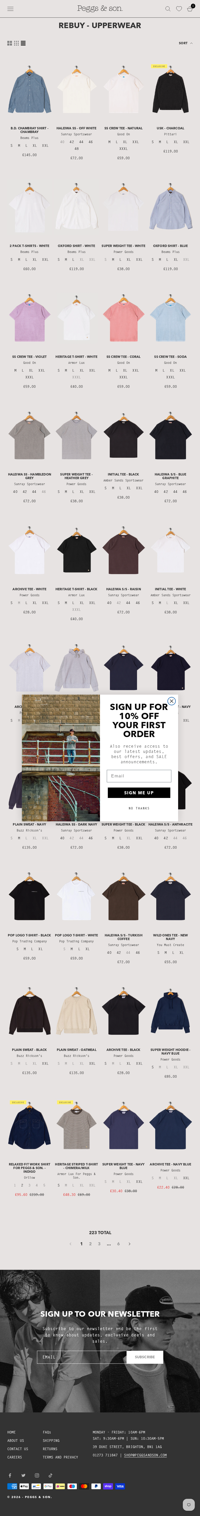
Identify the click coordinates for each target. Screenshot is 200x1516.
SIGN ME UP (139, 792)
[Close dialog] (172, 701)
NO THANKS (139, 808)
